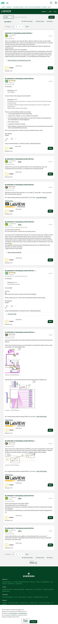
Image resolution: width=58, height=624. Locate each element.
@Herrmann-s (10, 90)
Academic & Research (7, 581)
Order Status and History (19, 589)
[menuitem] (51, 3)
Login (50, 11)
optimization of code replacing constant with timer (18, 33)
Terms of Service (38, 589)
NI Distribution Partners (7, 589)
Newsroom (30, 597)
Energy (37, 581)
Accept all (33, 621)
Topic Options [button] (7, 21)
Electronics (32, 581)
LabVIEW (44, 7)
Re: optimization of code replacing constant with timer (19, 78)
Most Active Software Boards (33, 7)
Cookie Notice (22, 613)
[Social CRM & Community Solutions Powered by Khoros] (33, 562)
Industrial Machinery (45, 581)
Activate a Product (34, 602)
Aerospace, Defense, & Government (21, 581)
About (16, 597)
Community (9, 7)
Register (44, 11)
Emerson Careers (22, 597)
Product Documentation (13, 602)
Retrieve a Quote (29, 589)
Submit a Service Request (44, 602)
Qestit (37, 197)
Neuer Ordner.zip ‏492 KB (14, 252)
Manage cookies (25, 620)
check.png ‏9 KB (12, 314)
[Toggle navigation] (9, 3)
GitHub (45, 197)
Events (46, 597)
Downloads (4, 602)
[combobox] (31, 17)
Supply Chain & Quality (39, 597)
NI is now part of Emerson (7, 597)
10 (9, 547)
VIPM (41, 197)
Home (3, 7)
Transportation (19, 583)
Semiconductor (11, 583)
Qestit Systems (9, 201)
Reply (50, 68)
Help (55, 11)
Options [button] (50, 35)
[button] (6, 68)
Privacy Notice (13, 613)
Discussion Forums (18, 7)
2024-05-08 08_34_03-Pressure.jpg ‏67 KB (19, 60)
